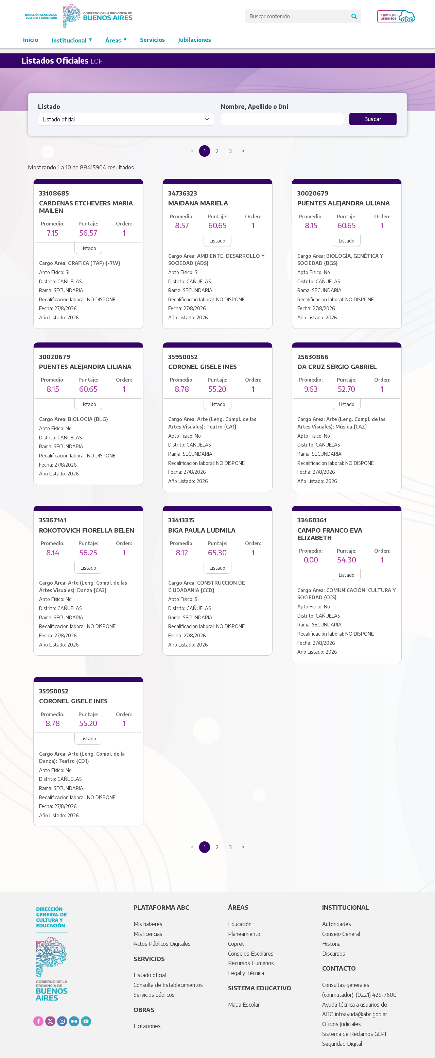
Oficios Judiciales (341, 1024)
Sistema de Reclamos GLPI (354, 1033)
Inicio (30, 39)
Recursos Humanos (251, 963)
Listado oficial (150, 975)
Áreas (113, 40)
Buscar (373, 119)
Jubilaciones (194, 39)
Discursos (333, 953)
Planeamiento (244, 933)
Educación (239, 924)
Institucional (70, 40)
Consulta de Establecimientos (168, 984)
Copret (236, 943)
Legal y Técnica (246, 973)
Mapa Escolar (244, 1004)
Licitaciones (147, 1026)
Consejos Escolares (251, 953)
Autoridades (336, 924)
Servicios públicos (154, 994)
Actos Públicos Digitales (162, 943)
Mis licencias (148, 933)
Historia (331, 943)
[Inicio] (78, 8)
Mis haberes (148, 924)
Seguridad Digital (342, 1043)
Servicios (152, 39)
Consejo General (341, 933)
